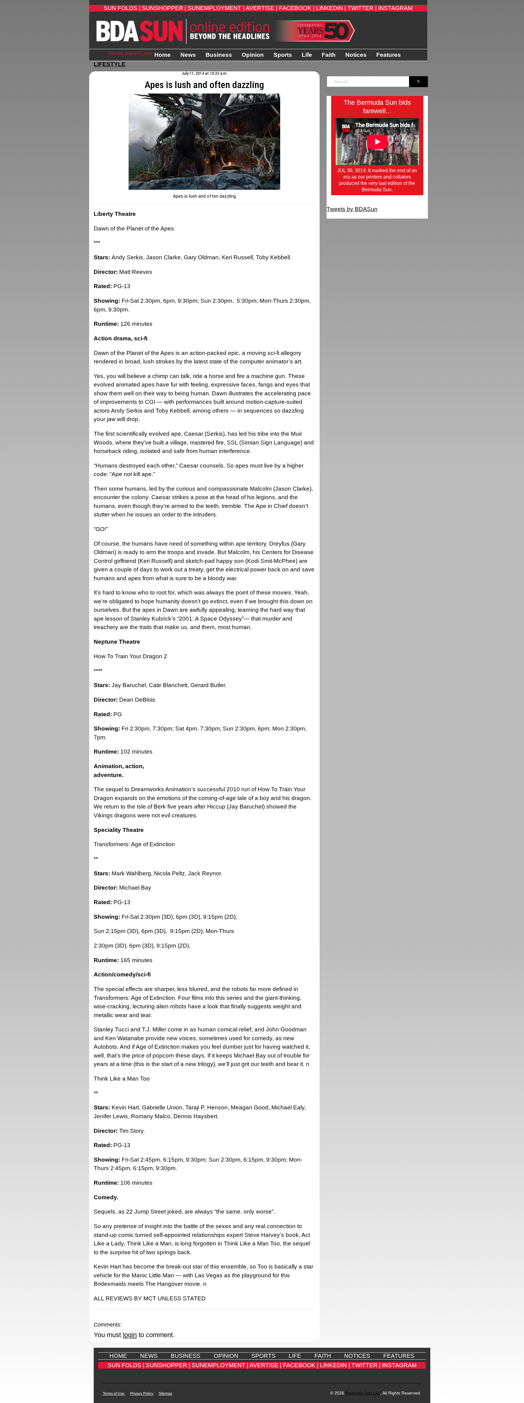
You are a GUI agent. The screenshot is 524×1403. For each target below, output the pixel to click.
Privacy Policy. (142, 1393)
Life (307, 55)
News (188, 55)
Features (388, 55)
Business (219, 55)
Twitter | (362, 8)
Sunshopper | (164, 8)
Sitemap (165, 1393)
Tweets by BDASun (352, 209)
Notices (356, 55)
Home (162, 55)
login (130, 1335)
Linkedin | (331, 8)
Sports (283, 55)
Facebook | (296, 8)
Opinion (253, 55)
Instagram (395, 8)
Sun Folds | (122, 8)
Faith (329, 55)
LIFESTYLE (110, 64)
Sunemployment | (216, 8)
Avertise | (261, 8)
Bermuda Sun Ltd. (362, 1393)
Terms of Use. (114, 1393)
